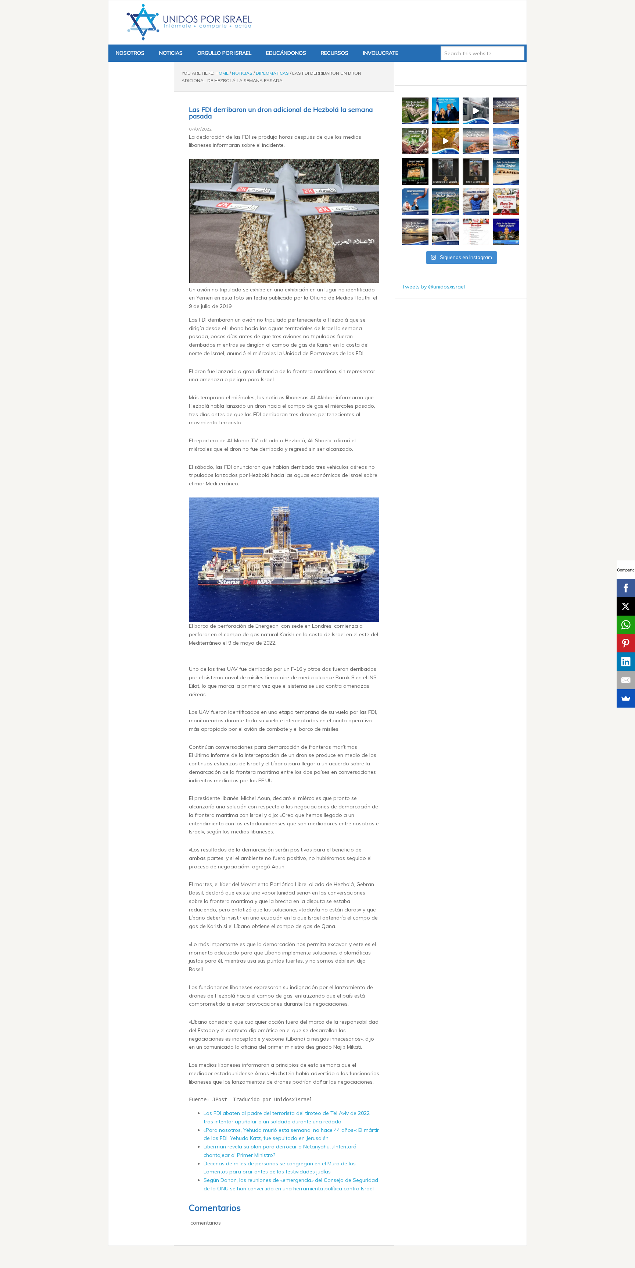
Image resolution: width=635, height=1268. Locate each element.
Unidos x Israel (187, 22)
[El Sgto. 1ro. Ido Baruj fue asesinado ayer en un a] (445, 171)
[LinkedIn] (626, 661)
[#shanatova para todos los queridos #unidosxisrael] (506, 201)
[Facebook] (626, 588)
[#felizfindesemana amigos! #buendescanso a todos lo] (506, 232)
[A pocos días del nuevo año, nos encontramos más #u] (445, 232)
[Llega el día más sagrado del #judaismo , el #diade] (415, 201)
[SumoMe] (626, 698)
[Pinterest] (626, 643)
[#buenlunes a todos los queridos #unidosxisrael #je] (476, 111)
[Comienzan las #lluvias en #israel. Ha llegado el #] (445, 141)
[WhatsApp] (626, 625)
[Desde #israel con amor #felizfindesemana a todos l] (476, 141)
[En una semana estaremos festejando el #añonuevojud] (476, 232)
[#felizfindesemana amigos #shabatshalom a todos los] (415, 111)
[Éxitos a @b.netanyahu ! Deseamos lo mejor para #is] (445, 111)
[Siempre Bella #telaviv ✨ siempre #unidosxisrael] (506, 141)
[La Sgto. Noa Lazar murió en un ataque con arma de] (476, 171)
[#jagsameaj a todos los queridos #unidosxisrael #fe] (415, 171)
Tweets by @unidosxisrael (433, 286)
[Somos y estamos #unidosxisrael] (476, 201)
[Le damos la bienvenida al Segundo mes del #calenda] (415, 141)
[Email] (626, 680)
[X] (626, 606)
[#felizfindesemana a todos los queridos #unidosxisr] (506, 171)
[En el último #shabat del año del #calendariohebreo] (415, 232)
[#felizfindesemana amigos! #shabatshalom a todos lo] (506, 111)
